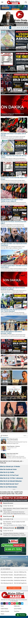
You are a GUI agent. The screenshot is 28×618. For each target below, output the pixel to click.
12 (21, 27)
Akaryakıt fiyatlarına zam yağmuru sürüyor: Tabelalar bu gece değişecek (12, 200)
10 (17, 27)
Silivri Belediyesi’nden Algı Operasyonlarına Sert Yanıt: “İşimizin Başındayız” (13, 310)
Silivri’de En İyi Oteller (7, 472)
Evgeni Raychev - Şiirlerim (13, 446)
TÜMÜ (24, 435)
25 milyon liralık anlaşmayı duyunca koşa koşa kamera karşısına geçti (14, 383)
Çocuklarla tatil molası (6, 368)
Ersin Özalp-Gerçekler (12, 439)
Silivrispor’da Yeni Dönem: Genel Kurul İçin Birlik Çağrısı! (13, 92)
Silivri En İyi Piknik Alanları (8, 487)
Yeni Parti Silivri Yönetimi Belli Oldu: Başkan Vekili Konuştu (13, 71)
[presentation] (2, 20)
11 (19, 27)
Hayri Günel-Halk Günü (12, 453)
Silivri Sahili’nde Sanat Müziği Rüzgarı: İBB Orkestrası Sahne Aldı (13, 399)
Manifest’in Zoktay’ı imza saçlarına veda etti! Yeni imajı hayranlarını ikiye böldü (13, 415)
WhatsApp (22, 614)
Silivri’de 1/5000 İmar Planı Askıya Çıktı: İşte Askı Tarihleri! (13, 49)
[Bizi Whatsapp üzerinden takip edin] (17, 603)
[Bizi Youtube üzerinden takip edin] (12, 603)
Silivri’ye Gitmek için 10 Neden (10, 466)
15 (27, 27)
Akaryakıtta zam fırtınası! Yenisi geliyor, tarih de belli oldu (13, 134)
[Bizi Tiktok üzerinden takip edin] (20, 603)
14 (25, 27)
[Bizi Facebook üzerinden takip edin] (2, 603)
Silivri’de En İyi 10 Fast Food (9, 475)
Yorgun (8, 449)
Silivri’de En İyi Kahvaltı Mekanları (11, 481)
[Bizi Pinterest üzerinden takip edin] (14, 603)
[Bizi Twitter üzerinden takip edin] (4, 603)
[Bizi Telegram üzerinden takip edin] (22, 603)
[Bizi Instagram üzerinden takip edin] (7, 603)
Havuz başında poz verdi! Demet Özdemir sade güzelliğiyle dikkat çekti (12, 430)
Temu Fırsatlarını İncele (14, 588)
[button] (1, 27)
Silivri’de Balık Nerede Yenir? (9, 484)
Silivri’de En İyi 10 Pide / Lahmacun (11, 478)
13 (23, 27)
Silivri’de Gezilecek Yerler (8, 469)
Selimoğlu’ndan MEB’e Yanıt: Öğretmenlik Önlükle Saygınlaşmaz (14, 244)
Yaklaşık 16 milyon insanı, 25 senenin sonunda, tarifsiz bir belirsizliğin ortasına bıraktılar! (16, 458)
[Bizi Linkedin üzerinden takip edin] (9, 603)
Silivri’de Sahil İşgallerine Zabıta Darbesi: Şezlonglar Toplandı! (11, 332)
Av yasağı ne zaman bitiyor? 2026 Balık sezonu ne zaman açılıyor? (14, 266)
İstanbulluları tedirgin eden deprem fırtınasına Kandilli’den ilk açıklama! (12, 114)
